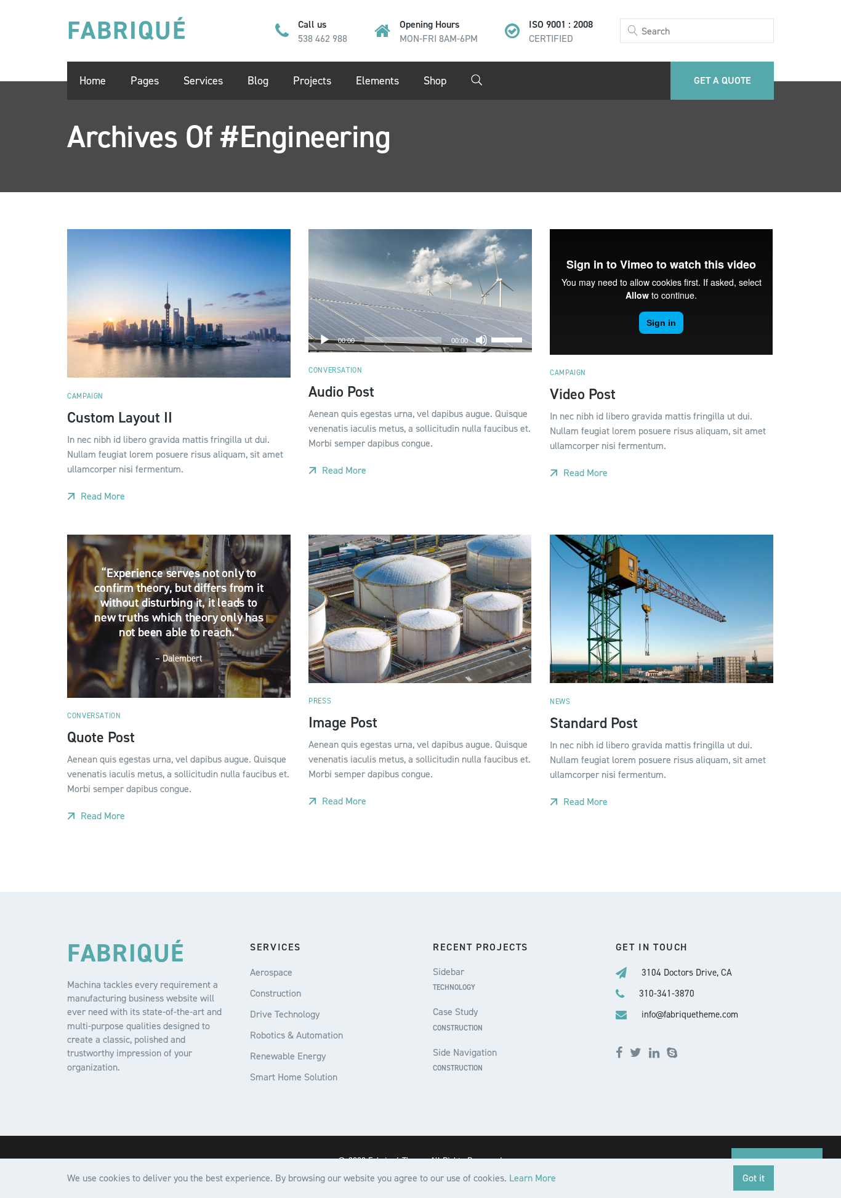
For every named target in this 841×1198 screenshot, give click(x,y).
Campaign (85, 396)
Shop (435, 80)
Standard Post (594, 722)
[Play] (324, 340)
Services (203, 80)
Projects (312, 80)
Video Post (583, 393)
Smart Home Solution (293, 1077)
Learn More (532, 1178)
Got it (753, 1178)
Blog (257, 80)
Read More (101, 496)
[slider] (508, 339)
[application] (419, 340)
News (560, 701)
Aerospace (271, 972)
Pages (145, 80)
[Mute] (481, 340)
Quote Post (101, 737)
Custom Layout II (119, 417)
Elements (377, 80)
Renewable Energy (288, 1056)
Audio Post (341, 392)
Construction (275, 993)
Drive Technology (285, 1014)
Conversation (335, 370)
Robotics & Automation (296, 1035)
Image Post (342, 722)
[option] (419, 609)
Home (92, 80)
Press (319, 701)
